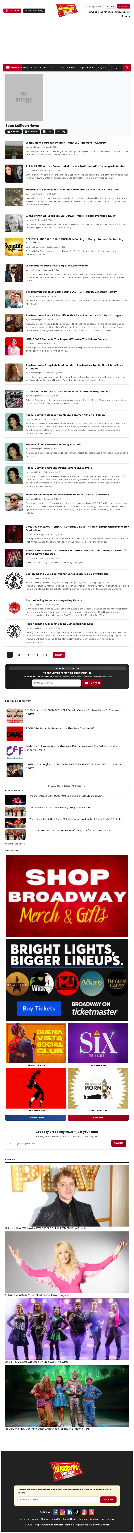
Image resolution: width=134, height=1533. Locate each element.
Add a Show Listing (34, 10)
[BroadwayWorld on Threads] (84, 1512)
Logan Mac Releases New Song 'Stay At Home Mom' (57, 265)
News (25, 67)
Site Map (94, 1519)
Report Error (108, 1519)
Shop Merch (13, 10)
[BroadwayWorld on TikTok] (77, 1512)
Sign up (118, 1143)
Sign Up (108, 1499)
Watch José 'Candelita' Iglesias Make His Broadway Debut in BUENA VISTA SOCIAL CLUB (75, 819)
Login (116, 67)
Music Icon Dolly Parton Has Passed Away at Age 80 (37, 1295)
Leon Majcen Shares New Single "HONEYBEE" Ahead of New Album (66, 142)
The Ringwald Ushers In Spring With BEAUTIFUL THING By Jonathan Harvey (71, 292)
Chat (53, 67)
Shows (34, 67)
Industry (44, 67)
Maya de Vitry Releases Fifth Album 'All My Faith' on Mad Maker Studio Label (72, 189)
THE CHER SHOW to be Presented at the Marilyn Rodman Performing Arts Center (75, 166)
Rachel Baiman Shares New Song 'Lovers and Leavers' (59, 468)
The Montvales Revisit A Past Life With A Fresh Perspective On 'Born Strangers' (74, 315)
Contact (45, 1519)
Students (71, 67)
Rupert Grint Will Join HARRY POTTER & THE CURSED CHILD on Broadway (47, 1228)
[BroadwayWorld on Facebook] (55, 1512)
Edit (49, 131)
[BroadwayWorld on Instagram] (63, 1512)
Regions (83, 1519)
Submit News (69, 1519)
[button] (127, 67)
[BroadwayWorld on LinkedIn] (70, 1512)
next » (59, 654)
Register (102, 67)
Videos (15, 131)
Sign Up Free (92, 683)
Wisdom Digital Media (59, 1524)
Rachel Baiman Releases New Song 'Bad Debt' (54, 444)
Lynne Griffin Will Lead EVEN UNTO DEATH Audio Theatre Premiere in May (71, 215)
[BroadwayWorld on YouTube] (91, 1512)
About (35, 1519)
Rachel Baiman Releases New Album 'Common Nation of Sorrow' (66, 415)
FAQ (63, 131)
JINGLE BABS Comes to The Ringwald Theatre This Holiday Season (66, 339)
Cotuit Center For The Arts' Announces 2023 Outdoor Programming (68, 391)
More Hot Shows (36, 1117)
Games (90, 67)
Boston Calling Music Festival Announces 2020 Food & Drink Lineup (67, 574)
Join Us (56, 1519)
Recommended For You (18, 701)
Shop (81, 67)
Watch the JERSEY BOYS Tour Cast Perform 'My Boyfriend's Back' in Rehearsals (70, 830)
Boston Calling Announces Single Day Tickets (54, 600)
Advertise (24, 1519)
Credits (32, 131)
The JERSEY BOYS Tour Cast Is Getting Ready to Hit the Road (60, 807)
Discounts (98, 1117)
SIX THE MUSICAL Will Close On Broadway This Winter (37, 1362)
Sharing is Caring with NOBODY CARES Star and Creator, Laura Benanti (66, 795)
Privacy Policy (101, 1524)
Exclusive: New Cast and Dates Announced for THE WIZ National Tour (47, 1428)
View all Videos (14, 843)
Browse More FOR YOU (65, 786)
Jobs (61, 67)
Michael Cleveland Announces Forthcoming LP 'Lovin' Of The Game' (68, 494)
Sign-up (110, 6)
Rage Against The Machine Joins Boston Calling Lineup (60, 624)
